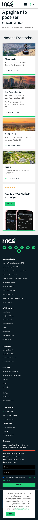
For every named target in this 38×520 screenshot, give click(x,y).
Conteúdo (6, 367)
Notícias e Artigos (10, 462)
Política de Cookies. (22, 509)
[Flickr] (19, 251)
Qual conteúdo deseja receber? (13, 453)
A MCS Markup (8, 308)
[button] (25, 4)
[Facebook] (28, 247)
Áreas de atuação (9, 259)
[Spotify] (33, 247)
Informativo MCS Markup (12, 457)
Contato (5, 393)
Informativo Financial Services (14, 460)
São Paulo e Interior (13, 92)
